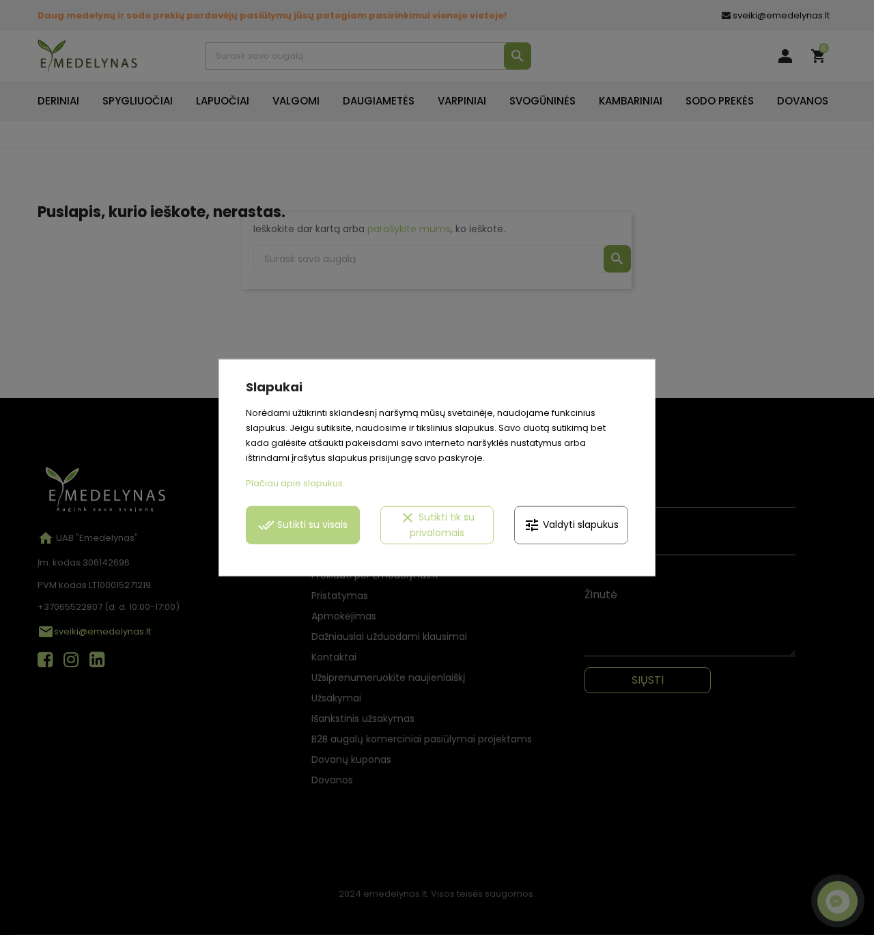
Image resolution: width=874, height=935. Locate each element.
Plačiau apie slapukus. (295, 483)
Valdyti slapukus (571, 525)
